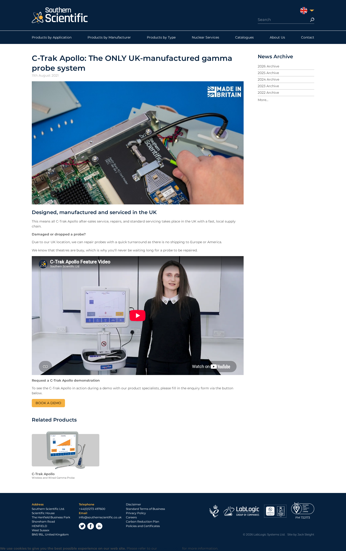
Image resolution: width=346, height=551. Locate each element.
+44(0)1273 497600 (92, 509)
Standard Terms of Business (145, 509)
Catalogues (244, 37)
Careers (131, 517)
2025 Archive (268, 73)
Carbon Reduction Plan (142, 521)
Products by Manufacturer (109, 37)
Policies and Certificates (143, 526)
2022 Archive (268, 92)
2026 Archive (268, 66)
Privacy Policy (136, 513)
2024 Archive (268, 79)
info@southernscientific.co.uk (100, 517)
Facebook (90, 526)
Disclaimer (133, 504)
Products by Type (161, 37)
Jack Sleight (306, 534)
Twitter (82, 526)
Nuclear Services (205, 37)
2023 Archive (268, 86)
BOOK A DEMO (48, 403)
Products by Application (52, 37)
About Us (277, 37)
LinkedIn (99, 526)
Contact (307, 37)
